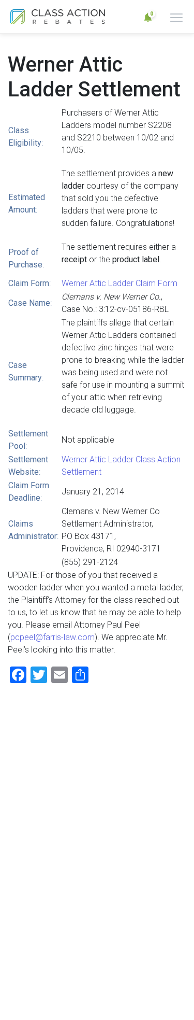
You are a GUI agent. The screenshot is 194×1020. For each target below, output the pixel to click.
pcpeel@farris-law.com (52, 637)
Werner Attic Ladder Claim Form (119, 283)
